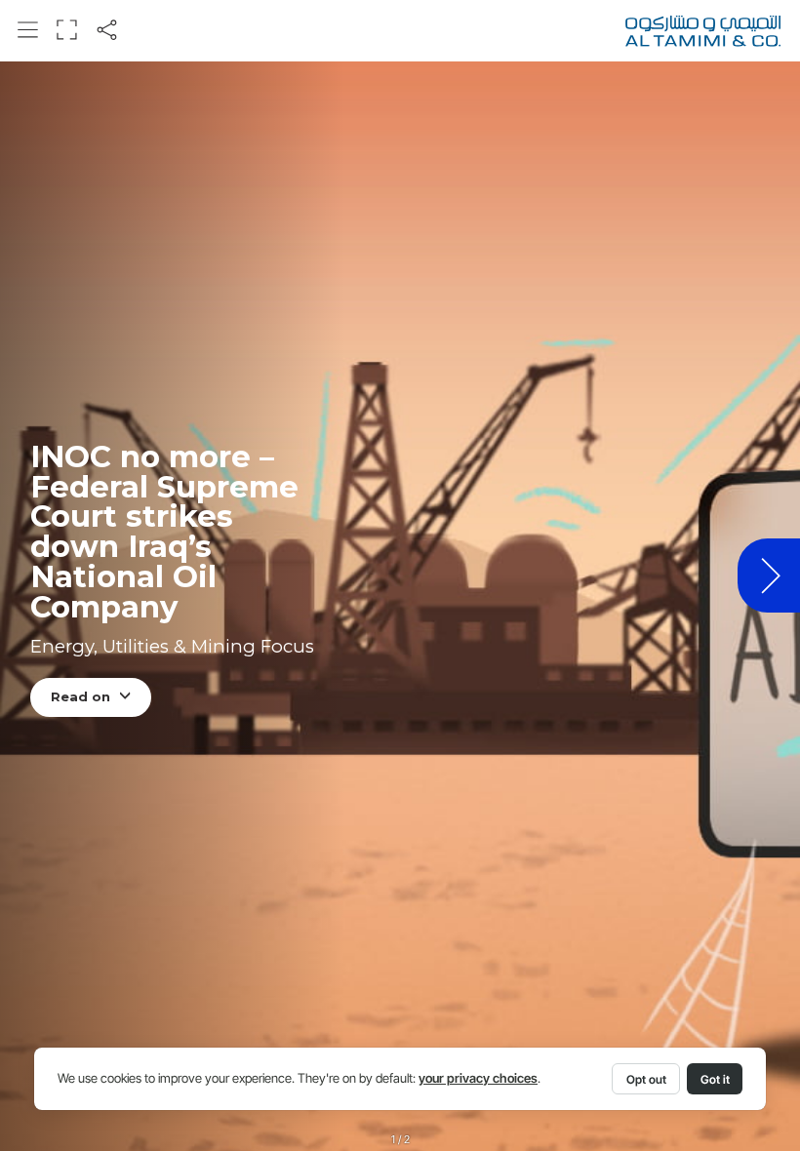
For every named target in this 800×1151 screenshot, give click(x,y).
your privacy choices (478, 1078)
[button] (28, 30)
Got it (715, 1079)
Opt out (646, 1079)
